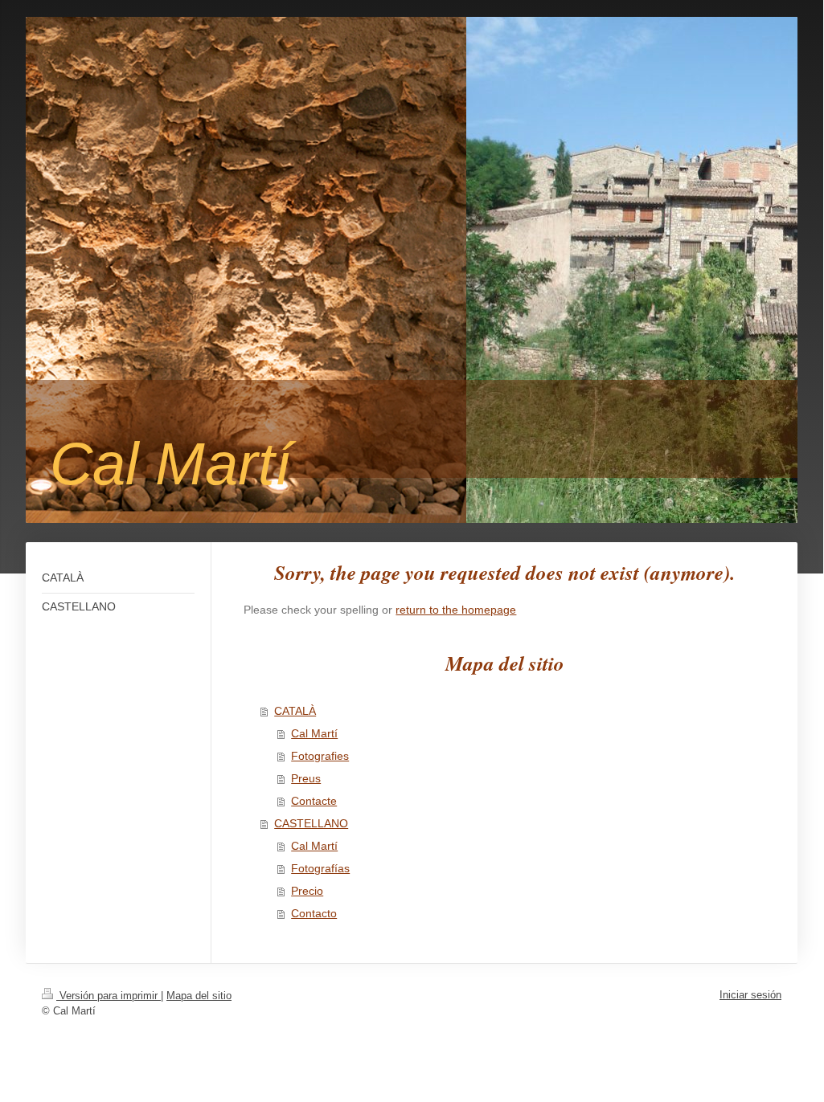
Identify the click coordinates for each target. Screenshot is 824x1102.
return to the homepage (456, 609)
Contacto (314, 913)
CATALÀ (295, 710)
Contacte (314, 800)
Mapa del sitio (199, 996)
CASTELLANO (311, 823)
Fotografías (320, 868)
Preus (306, 778)
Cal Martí (314, 733)
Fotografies (320, 755)
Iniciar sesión (750, 995)
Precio (307, 890)
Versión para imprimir (108, 996)
